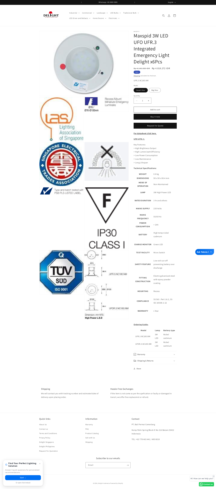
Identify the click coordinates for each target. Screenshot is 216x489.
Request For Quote (155, 125)
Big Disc (155, 90)
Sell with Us (90, 437)
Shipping (137, 76)
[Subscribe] (127, 465)
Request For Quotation (48, 451)
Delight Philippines (47, 446)
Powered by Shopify (116, 483)
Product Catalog (92, 433)
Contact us (43, 429)
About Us (43, 424)
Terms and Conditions (48, 433)
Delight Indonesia (104, 483)
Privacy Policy (44, 437)
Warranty (89, 424)
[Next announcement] (134, 2)
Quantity (137, 96)
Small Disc (140, 90)
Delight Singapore (46, 442)
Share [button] (138, 368)
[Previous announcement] (81, 2)
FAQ (86, 429)
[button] (74, 12)
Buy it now (155, 117)
